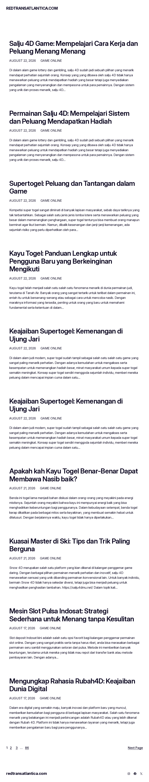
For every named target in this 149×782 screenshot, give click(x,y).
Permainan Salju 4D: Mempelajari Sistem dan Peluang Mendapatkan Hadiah (69, 117)
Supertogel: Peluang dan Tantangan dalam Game (72, 187)
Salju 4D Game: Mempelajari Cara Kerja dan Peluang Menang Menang (73, 47)
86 (27, 748)
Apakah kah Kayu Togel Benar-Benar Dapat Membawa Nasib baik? (73, 475)
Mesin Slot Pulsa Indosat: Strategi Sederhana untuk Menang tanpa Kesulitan (71, 615)
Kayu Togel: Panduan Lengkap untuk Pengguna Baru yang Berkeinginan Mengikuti (63, 261)
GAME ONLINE (51, 61)
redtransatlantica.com (32, 8)
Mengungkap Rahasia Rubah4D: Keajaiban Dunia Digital (72, 685)
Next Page (135, 748)
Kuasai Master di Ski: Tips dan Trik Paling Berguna (69, 545)
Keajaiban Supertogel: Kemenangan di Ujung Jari (66, 335)
